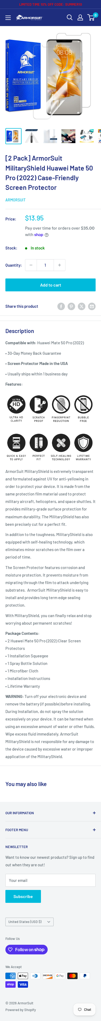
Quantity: (13, 265)
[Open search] (70, 17)
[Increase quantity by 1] (59, 265)
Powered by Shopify (20, 1010)
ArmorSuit (15, 200)
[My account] (80, 17)
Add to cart (50, 284)
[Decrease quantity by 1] (31, 265)
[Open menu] (8, 18)
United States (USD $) (24, 921)
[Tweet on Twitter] (81, 306)
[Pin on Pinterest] (71, 306)
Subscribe (23, 896)
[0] (91, 17)
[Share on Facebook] (61, 306)
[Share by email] (92, 306)
